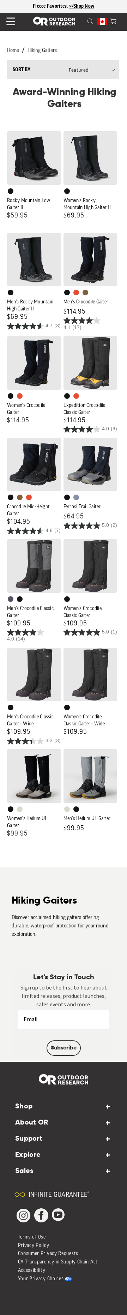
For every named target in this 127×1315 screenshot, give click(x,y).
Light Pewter (20, 809)
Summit (76, 497)
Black (10, 191)
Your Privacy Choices (41, 1279)
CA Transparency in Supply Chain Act (58, 1262)
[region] (63, 6)
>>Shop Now (82, 6)
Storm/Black (10, 599)
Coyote (85, 292)
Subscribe (64, 1048)
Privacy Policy (33, 1245)
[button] (113, 20)
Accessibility (32, 1270)
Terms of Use (32, 1237)
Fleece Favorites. (51, 6)
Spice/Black (76, 292)
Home (13, 50)
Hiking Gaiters (42, 50)
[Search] (82, 20)
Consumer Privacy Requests (48, 1253)
